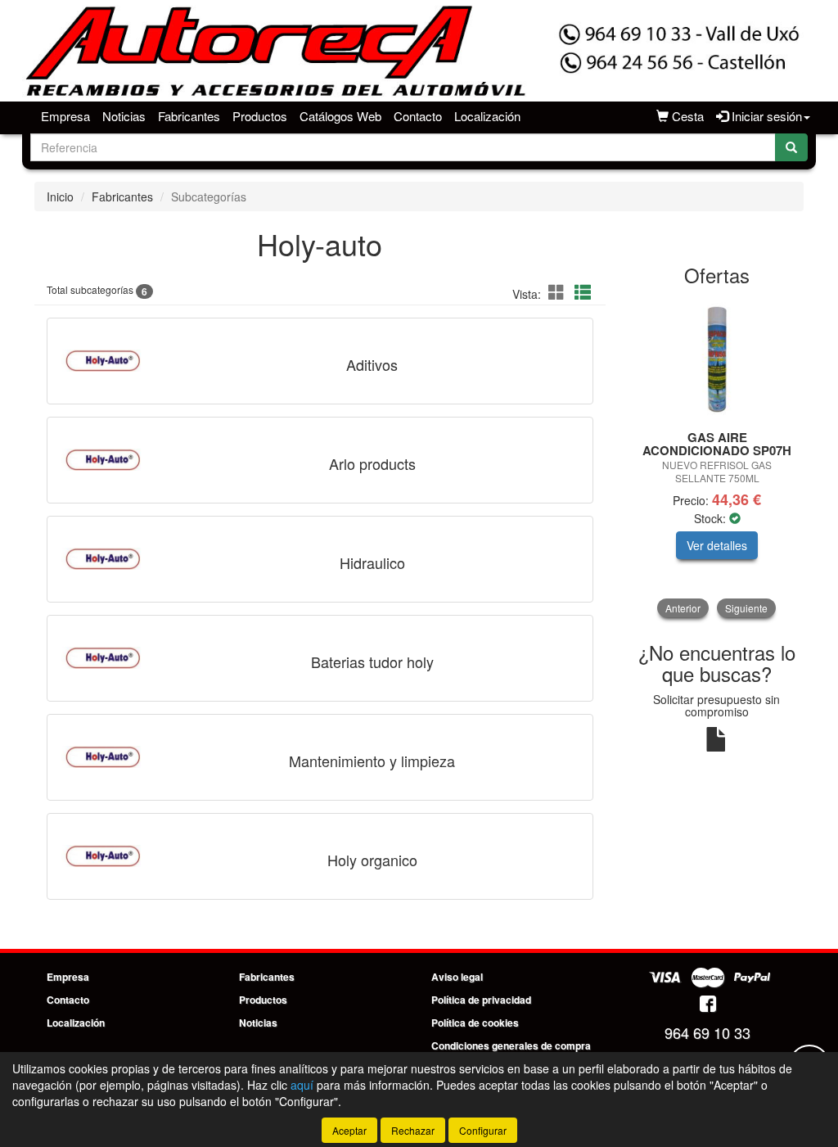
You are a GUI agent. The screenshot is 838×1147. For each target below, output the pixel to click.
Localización (487, 115)
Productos (259, 115)
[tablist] (717, 458)
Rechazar (413, 1130)
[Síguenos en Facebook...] (708, 1005)
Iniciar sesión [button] (765, 115)
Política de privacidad (481, 999)
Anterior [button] (683, 608)
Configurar (483, 1130)
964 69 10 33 (707, 1032)
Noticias (124, 115)
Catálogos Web (340, 115)
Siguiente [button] (746, 608)
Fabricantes (189, 115)
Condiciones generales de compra (511, 1045)
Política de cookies (475, 1022)
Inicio (60, 196)
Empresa (65, 115)
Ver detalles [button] (717, 545)
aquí (302, 1085)
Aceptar (349, 1130)
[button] (559, 292)
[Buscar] (791, 147)
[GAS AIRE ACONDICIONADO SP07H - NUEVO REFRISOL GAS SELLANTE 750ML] (717, 359)
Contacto (418, 115)
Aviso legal (457, 976)
